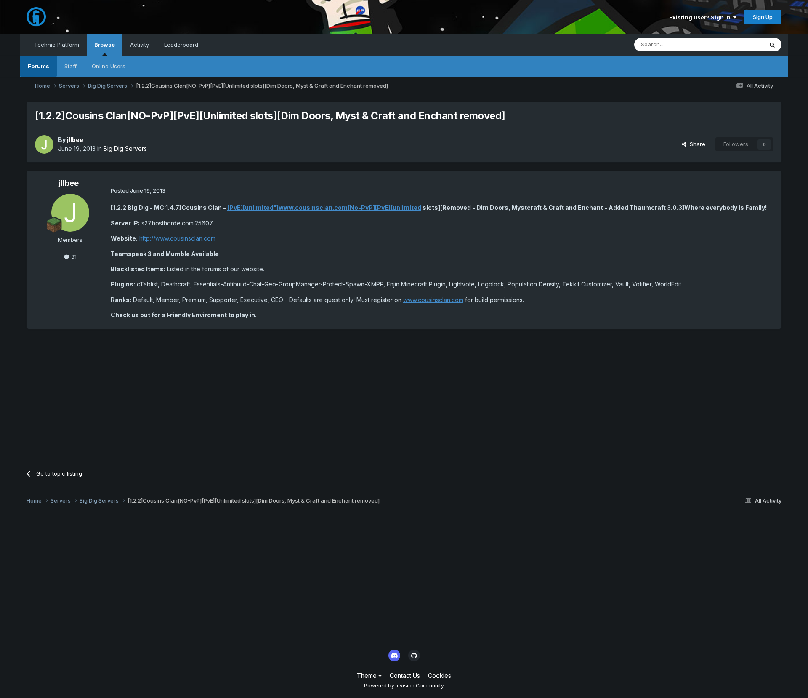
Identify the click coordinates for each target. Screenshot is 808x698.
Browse (104, 44)
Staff (70, 66)
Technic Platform (56, 44)
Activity (139, 44)
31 (73, 256)
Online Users (108, 66)
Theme (367, 675)
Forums (38, 66)
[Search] (772, 44)
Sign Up (763, 16)
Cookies (439, 675)
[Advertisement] (180, 396)
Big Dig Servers (125, 148)
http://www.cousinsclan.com (177, 238)
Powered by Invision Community (404, 685)
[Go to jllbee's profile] (44, 144)
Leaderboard (181, 44)
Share (695, 144)
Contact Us (405, 675)
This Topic (738, 44)
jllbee (75, 139)
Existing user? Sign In (701, 17)
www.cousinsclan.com (433, 299)
